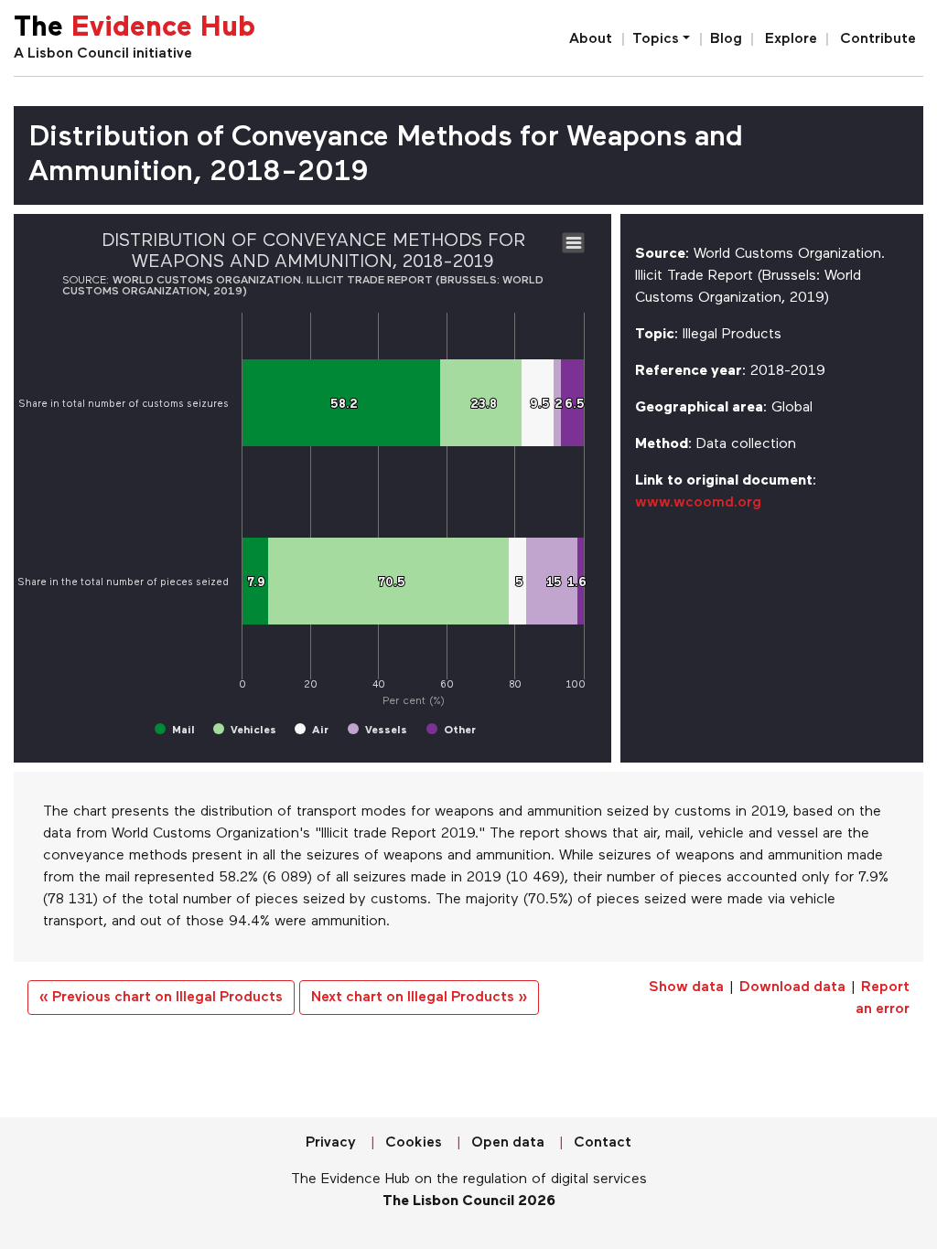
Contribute (878, 39)
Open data (507, 1143)
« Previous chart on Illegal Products (161, 997)
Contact (602, 1143)
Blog (726, 39)
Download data (792, 987)
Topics (655, 39)
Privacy (331, 1143)
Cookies (413, 1143)
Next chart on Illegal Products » (419, 997)
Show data (686, 987)
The (134, 29)
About (590, 39)
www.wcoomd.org (698, 503)
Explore (791, 39)
